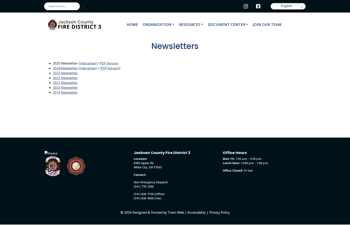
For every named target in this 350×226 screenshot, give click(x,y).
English (286, 6)
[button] (159, 24)
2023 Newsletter (65, 73)
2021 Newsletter (65, 83)
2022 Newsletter (65, 78)
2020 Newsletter (65, 87)
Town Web (176, 212)
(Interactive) (88, 63)
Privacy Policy (219, 212)
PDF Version (109, 63)
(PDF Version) (110, 68)
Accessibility (196, 212)
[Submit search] (87, 6)
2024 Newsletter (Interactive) (75, 68)
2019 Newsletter (65, 92)
